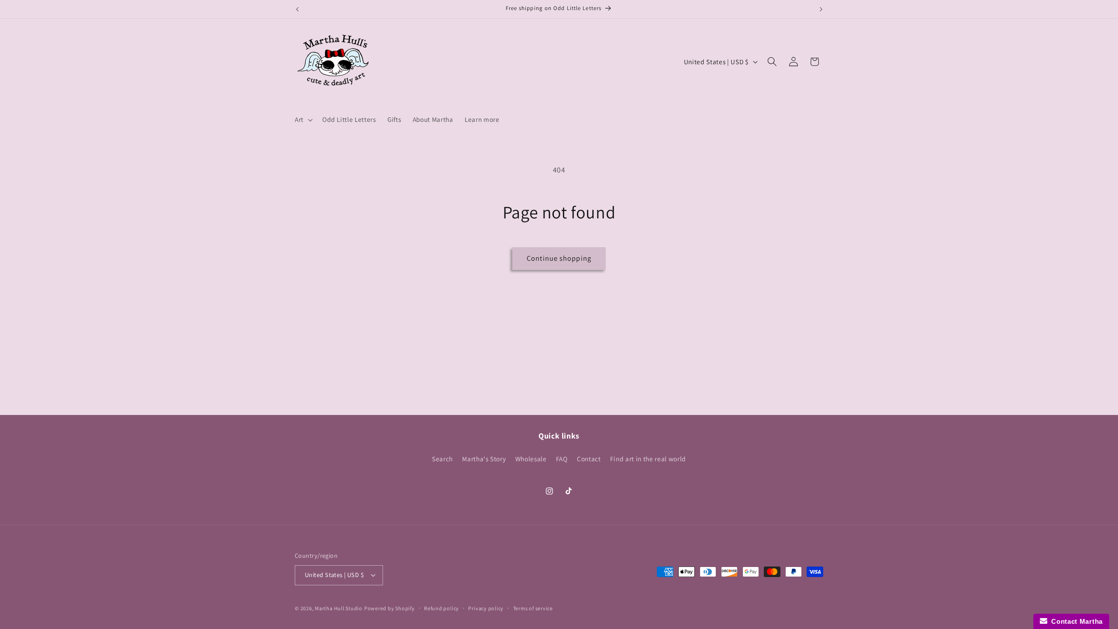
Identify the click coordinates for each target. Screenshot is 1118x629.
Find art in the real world (648, 458)
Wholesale (531, 458)
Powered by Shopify (389, 608)
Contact (589, 458)
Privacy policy (486, 608)
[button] (303, 120)
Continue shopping (559, 258)
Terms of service (533, 608)
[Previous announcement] (297, 9)
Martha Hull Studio (338, 608)
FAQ (562, 458)
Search (442, 458)
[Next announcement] (821, 9)
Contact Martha (1075, 621)
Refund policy (441, 608)
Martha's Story (484, 458)
